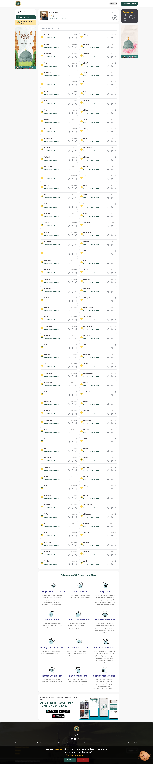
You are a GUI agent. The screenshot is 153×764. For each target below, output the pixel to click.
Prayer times (24, 12)
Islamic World (109, 743)
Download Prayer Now (129, 3)
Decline (83, 760)
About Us (40, 743)
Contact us (18, 743)
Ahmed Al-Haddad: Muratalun (52, 38)
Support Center (133, 743)
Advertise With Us (63, 743)
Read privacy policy (74, 755)
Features (87, 743)
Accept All (70, 760)
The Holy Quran (24, 17)
